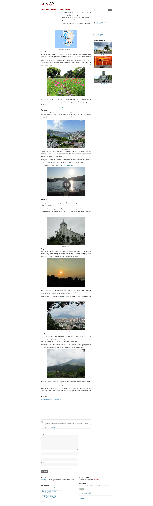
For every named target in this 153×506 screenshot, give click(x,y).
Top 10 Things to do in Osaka (99, 34)
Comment (43, 434)
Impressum (87, 490)
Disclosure (81, 492)
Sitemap (89, 493)
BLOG (106, 4)
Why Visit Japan (98, 19)
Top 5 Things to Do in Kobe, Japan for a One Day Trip (50, 488)
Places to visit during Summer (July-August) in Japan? (50, 498)
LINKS (110, 4)
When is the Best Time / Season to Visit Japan (49, 496)
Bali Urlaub (81, 497)
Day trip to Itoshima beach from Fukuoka (68, 107)
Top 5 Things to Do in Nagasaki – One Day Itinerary (50, 487)
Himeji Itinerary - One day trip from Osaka (101, 31)
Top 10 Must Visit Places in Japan (100, 22)
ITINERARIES (100, 4)
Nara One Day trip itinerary (98, 33)
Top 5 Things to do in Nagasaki (66, 165)
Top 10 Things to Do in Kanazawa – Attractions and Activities (52, 490)
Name (42, 451)
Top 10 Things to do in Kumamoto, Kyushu (49, 491)
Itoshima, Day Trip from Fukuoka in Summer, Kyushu (51, 399)
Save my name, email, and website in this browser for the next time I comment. (57, 468)
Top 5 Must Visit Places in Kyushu (47, 492)
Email (42, 456)
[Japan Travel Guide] (47, 4)
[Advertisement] (51, 20)
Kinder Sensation (81, 498)
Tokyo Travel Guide (45, 493)
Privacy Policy (81, 493)
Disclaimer (85, 493)
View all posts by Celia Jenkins (50, 427)
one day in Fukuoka (79, 102)
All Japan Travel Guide (44, 479)
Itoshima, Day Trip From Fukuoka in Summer (49, 495)
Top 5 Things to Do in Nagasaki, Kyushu (48, 398)
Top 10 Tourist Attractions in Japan (101, 23)
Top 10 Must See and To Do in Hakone (100, 36)
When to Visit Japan (98, 26)
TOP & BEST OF (92, 4)
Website (42, 462)
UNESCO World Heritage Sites (100, 24)
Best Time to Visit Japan (99, 21)
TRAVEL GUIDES (81, 4)
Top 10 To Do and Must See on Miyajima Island (102, 35)
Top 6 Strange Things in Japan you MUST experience (50, 497)
